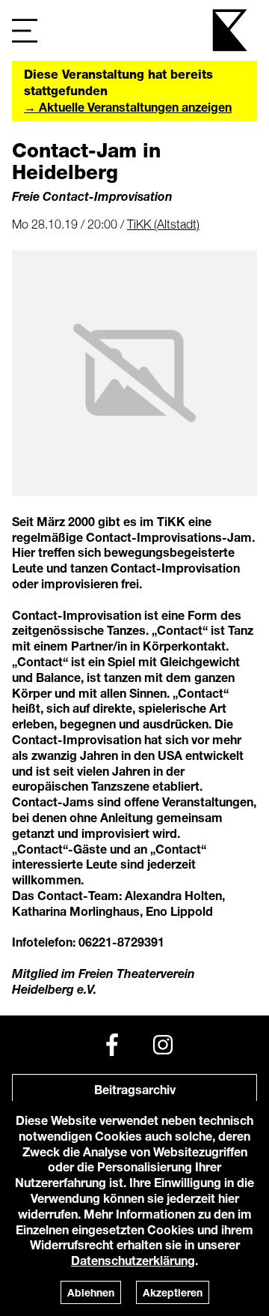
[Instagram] (163, 1044)
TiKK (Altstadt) (163, 224)
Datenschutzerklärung (133, 1260)
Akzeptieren (172, 1292)
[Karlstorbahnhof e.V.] (231, 30)
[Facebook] (112, 1044)
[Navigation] (24, 30)
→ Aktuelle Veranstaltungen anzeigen (128, 107)
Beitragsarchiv (135, 1089)
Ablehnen (90, 1292)
